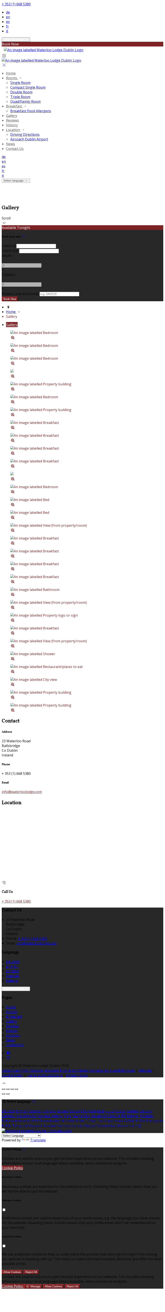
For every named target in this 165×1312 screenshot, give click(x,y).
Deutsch (12, 961)
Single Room (20, 82)
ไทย (100, 1120)
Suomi (121, 1111)
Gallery (11, 115)
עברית (35, 1120)
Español (12, 971)
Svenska (64, 1125)
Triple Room (20, 96)
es (8, 21)
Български (81, 1115)
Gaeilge (133, 1111)
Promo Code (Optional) (20, 293)
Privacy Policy (77, 1075)
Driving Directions (25, 134)
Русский (35, 1125)
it (7, 31)
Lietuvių (145, 1111)
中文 (137, 1125)
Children (8, 274)
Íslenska (47, 1120)
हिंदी (123, 1115)
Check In (8, 245)
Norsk (60, 1120)
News (10, 144)
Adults (7, 255)
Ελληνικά (88, 1111)
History (12, 125)
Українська (113, 1120)
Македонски (26, 1115)
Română (50, 1125)
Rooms (12, 78)
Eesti (100, 1111)
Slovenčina (125, 1125)
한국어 (140, 1120)
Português (154, 1120)
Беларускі (99, 1115)
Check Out (10, 250)
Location (13, 129)
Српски (78, 1125)
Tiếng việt (20, 1125)
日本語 (129, 1120)
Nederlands (75, 1120)
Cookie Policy (12, 1075)
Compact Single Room (28, 87)
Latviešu (8, 1115)
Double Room (21, 92)
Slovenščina (105, 1125)
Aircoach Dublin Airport (29, 139)
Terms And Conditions (45, 1075)
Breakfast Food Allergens (30, 111)
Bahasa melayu (50, 1115)
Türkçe (90, 1120)
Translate (38, 1140)
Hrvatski (147, 1115)
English (12, 966)
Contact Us (15, 148)
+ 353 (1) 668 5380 (16, 4)
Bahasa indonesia (16, 1120)
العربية (110, 1111)
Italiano (12, 980)
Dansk (75, 1111)
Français (12, 975)
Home (11, 73)
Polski (6, 1125)
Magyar (133, 1115)
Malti (67, 1115)
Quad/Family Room (25, 101)
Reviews (12, 120)
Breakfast (14, 106)
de (8, 12)
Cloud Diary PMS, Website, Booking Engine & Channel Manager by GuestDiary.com (68, 1070)
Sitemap (145, 1070)
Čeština (114, 1115)
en (8, 17)
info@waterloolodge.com (22, 791)
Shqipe (89, 1125)
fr (7, 26)
